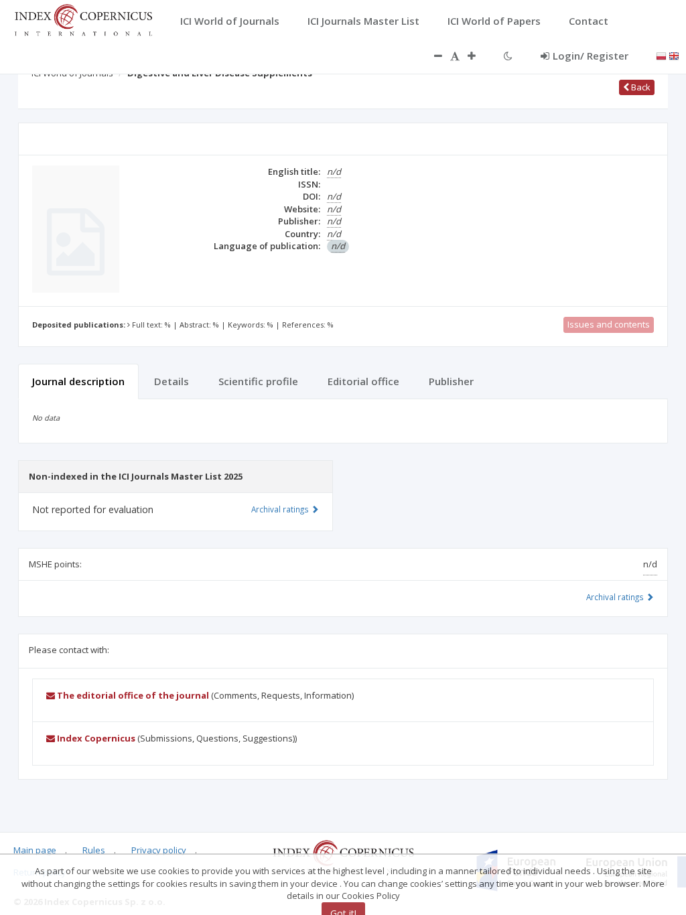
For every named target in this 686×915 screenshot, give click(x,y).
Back (639, 87)
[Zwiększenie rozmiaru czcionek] (478, 55)
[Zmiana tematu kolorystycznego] (508, 55)
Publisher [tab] (451, 381)
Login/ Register (590, 55)
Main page (34, 850)
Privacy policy (158, 850)
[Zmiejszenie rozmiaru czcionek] (431, 55)
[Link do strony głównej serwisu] (83, 19)
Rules (93, 850)
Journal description (78, 381)
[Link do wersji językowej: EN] (674, 55)
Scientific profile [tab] (258, 381)
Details (171, 381)
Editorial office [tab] (363, 381)
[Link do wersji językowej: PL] (661, 55)
